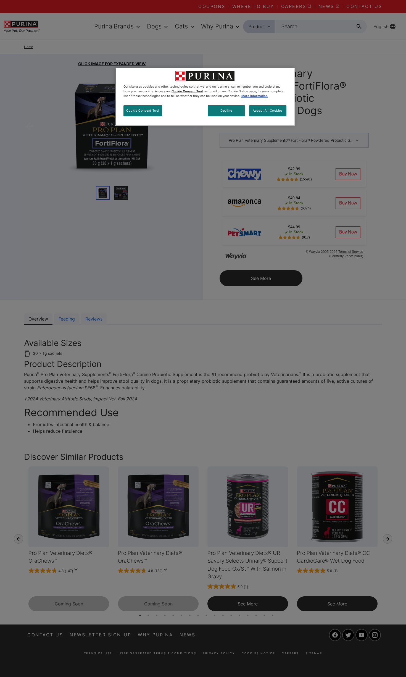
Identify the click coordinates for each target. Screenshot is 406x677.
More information (254, 96)
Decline (226, 110)
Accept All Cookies (268, 110)
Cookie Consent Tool (142, 110)
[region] (205, 97)
